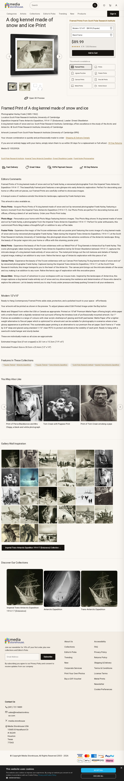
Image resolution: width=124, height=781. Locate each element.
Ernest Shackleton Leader (63, 158)
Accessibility (100, 641)
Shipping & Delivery (102, 663)
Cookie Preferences (103, 689)
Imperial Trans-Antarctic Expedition (38, 158)
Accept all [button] (98, 770)
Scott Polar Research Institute (12, 158)
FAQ (96, 647)
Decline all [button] (98, 776)
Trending (63, 14)
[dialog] (62, 773)
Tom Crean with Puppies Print (56, 424)
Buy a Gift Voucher (72, 679)
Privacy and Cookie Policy (47, 775)
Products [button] (82, 14)
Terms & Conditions (103, 668)
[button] (42, 777)
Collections (35, 14)
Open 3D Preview (37, 98)
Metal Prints (99, 679)
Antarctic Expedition (24, 365)
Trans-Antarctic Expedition (58, 365)
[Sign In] (116, 5)
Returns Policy (100, 657)
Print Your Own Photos (74, 673)
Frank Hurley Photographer (84, 158)
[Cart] (110, 5)
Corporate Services (73, 668)
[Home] (16, 5)
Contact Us (10, 702)
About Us (68, 641)
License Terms (101, 673)
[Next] (59, 56)
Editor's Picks (49, 14)
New (72, 14)
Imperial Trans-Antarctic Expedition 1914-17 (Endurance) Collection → (33, 548)
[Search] (95, 5)
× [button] (121, 768)
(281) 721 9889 (15, 707)
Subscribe (48, 657)
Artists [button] (23, 14)
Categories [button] (12, 14)
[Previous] (9, 56)
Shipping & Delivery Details (78, 138)
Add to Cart (92, 53)
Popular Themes (9, 365)
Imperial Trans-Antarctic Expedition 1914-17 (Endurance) (23, 609)
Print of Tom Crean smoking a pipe (96, 424)
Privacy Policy (100, 652)
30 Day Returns (115, 143)
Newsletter (99, 684)
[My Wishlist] (104, 5)
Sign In (113, 14)
